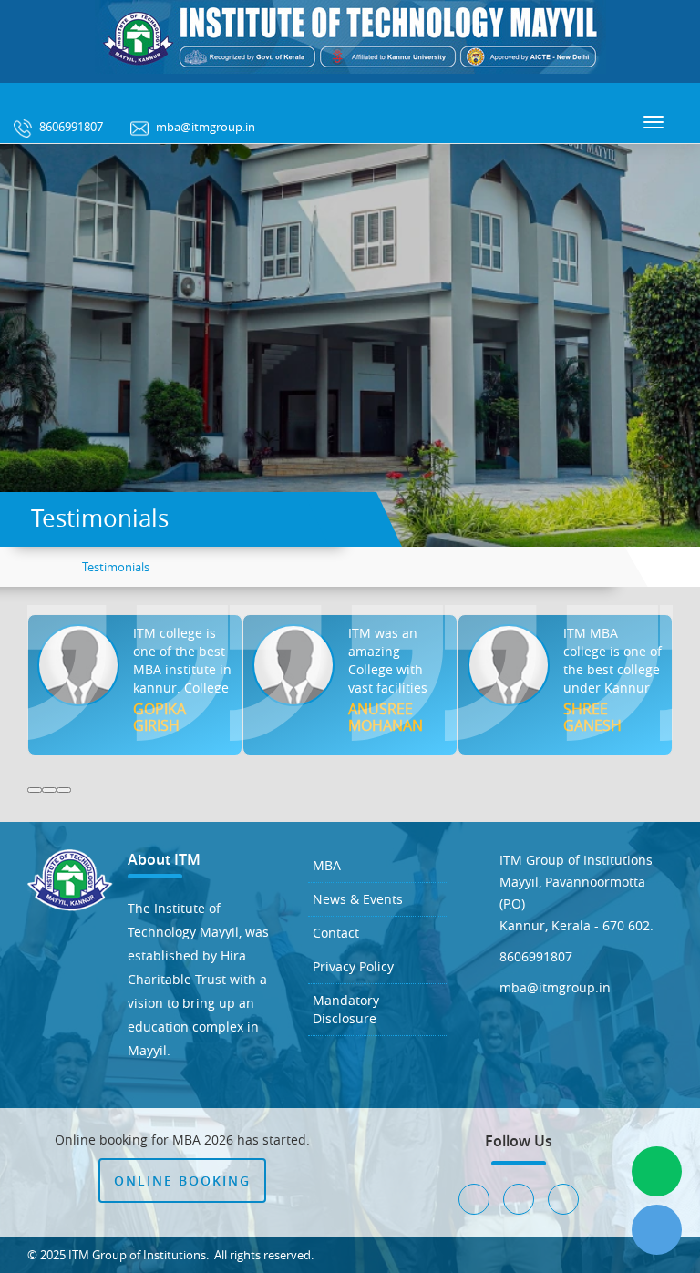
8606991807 (69, 126)
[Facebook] (19, 98)
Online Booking (182, 1180)
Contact (336, 932)
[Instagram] (68, 98)
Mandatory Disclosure (346, 1009)
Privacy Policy (353, 966)
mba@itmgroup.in (204, 126)
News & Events (358, 899)
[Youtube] (117, 98)
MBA (327, 865)
